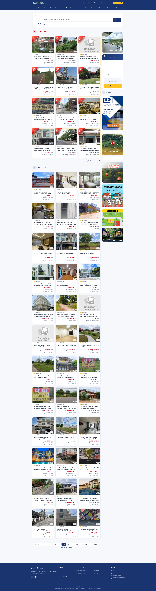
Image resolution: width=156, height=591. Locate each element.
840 (86, 544)
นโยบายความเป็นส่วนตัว (81, 588)
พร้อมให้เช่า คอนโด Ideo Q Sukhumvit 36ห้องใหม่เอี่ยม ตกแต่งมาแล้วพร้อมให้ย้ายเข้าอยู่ (89, 315)
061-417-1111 (116, 571)
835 (64, 544)
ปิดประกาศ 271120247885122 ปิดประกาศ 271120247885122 (88, 254)
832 (50, 544)
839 (82, 544)
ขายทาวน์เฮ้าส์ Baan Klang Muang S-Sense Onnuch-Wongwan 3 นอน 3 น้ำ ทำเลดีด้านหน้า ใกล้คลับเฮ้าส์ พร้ (43, 254)
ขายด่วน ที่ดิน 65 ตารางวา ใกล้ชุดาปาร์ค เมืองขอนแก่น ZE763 (42, 376)
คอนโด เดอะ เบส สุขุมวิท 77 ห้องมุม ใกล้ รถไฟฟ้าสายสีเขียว (65, 285)
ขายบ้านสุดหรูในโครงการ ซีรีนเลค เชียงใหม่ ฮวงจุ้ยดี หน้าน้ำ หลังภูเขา (88, 285)
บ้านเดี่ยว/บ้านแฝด (52, 8)
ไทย (85, 3)
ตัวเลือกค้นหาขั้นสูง (40, 24)
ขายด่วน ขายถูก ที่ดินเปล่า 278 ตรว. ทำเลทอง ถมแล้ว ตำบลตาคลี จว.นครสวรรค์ (65, 438)
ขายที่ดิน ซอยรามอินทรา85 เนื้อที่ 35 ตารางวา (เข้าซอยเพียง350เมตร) (89, 530)
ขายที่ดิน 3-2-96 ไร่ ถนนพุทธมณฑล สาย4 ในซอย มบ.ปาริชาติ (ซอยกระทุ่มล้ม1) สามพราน (66, 88)
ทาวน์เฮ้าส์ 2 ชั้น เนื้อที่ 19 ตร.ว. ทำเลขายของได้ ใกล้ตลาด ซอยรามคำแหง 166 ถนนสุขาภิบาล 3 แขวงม (43, 223)
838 (77, 544)
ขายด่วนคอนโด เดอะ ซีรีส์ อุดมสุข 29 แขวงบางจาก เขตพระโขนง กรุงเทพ (42, 468)
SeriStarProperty (117, 575)
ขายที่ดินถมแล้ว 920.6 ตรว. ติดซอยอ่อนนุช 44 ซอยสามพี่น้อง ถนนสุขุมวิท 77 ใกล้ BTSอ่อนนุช (66, 149)
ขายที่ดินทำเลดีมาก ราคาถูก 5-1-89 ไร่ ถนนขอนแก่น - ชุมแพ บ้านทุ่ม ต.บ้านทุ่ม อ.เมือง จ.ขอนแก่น (66, 407)
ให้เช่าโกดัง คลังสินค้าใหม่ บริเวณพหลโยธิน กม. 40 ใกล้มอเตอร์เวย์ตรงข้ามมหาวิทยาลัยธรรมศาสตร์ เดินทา (89, 57)
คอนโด (44, 8)
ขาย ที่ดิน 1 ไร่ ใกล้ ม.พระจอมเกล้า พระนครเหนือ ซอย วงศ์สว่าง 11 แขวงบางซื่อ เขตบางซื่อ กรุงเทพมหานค (66, 468)
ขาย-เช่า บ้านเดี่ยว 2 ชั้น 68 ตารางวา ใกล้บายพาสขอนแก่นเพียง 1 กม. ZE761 (66, 376)
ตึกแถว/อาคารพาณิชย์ (75, 8)
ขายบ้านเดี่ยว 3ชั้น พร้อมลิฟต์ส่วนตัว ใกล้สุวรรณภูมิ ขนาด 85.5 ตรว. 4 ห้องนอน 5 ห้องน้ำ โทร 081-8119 (43, 285)
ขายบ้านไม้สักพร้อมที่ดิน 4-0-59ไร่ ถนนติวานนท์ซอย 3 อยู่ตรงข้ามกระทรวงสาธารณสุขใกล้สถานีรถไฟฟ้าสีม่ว (89, 88)
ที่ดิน (39, 8)
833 (55, 544)
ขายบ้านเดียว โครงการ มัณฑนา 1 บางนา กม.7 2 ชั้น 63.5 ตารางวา (65, 499)
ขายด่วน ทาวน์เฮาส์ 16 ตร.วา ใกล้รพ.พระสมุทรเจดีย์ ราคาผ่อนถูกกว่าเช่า (66, 223)
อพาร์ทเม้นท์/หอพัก (87, 8)
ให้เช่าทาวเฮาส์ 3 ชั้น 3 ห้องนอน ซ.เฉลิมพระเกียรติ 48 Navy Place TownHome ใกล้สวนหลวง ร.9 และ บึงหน (43, 149)
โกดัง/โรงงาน (107, 8)
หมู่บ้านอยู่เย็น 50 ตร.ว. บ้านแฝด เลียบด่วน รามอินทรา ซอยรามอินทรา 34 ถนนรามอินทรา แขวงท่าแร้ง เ (89, 193)
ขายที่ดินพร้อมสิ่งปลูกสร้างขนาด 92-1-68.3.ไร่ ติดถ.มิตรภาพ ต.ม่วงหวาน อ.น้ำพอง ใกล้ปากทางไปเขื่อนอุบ (89, 346)
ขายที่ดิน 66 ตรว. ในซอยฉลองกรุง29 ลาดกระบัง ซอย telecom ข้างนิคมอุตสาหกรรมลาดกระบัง (66, 57)
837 (73, 544)
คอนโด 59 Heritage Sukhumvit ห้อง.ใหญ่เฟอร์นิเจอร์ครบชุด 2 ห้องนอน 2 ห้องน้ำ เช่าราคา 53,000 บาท (43, 346)
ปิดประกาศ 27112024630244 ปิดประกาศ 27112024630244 (65, 193)
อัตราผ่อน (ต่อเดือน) (113, 81)
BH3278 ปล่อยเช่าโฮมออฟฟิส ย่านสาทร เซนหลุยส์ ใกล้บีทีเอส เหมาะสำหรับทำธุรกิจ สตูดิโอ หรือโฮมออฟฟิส (43, 438)
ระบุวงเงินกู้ (106, 62)
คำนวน (113, 86)
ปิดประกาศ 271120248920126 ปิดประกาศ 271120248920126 (65, 254)
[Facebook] (31, 577)
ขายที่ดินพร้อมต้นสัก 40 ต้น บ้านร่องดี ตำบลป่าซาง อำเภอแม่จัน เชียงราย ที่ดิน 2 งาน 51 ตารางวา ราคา (66, 315)
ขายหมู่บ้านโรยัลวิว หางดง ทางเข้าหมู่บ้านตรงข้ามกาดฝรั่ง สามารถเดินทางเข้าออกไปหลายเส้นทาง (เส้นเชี (89, 499)
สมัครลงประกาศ (107, 3)
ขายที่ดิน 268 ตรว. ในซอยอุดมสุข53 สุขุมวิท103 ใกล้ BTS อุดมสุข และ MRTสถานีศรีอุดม (65, 118)
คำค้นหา (36, 20)
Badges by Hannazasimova (94, 588)
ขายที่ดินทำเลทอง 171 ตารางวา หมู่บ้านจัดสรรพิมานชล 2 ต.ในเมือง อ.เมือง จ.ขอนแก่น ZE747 (88, 376)
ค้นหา (117, 20)
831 (46, 544)
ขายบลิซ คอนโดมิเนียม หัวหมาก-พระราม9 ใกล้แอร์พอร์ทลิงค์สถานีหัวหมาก (88, 118)
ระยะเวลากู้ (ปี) (107, 74)
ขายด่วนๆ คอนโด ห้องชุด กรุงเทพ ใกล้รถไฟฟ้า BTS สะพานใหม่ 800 (66, 346)
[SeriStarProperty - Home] (38, 569)
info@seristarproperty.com (119, 578)
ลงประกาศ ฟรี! (118, 3)
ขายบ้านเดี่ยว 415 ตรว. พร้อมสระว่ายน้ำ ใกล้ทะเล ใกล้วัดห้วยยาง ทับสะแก (43, 57)
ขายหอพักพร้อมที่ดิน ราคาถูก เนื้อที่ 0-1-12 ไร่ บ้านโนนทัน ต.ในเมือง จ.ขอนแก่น (89, 407)
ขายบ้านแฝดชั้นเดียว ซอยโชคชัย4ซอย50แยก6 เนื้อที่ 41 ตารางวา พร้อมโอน (43, 530)
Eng (91, 3)
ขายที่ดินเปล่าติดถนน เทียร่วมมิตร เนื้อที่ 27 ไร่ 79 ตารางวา (89, 468)
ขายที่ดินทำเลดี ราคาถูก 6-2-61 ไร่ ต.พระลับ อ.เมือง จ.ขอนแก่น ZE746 (42, 407)
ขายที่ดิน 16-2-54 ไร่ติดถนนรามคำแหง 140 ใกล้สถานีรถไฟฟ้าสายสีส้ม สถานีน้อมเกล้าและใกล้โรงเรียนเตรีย (43, 118)
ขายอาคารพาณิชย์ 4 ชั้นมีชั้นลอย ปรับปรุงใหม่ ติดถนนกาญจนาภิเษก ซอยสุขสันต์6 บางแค (89, 149)
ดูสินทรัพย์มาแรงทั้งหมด (93, 161)
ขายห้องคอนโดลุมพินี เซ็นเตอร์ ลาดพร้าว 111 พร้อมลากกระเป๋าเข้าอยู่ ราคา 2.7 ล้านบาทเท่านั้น (43, 499)
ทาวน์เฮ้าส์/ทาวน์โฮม (63, 8)
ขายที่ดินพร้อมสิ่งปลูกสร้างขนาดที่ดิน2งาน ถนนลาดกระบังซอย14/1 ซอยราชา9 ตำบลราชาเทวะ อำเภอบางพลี (42, 193)
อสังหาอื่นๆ (115, 8)
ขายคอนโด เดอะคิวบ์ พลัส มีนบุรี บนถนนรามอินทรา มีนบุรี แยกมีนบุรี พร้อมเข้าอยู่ (89, 438)
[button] (103, 42)
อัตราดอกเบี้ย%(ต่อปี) (108, 68)
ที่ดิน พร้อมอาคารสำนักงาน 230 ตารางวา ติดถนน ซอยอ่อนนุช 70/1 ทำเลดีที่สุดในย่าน (43, 315)
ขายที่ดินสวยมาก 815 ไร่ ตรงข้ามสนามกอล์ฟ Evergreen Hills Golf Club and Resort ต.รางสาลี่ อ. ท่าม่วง (43, 88)
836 (68, 544)
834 (59, 544)
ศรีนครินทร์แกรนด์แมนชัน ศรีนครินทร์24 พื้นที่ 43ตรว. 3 (64, 530)
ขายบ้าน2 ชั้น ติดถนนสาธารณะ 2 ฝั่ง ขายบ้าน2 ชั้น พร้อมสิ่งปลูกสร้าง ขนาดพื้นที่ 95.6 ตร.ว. (89, 223)
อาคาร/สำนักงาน (98, 8)
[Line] (35, 577)
